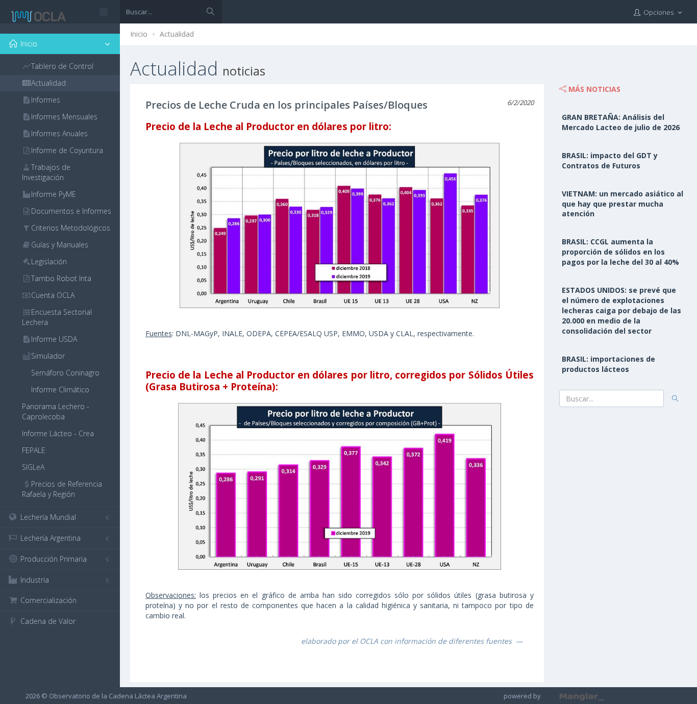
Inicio (138, 34)
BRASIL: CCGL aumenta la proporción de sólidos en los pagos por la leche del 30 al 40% (620, 252)
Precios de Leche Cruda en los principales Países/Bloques (286, 105)
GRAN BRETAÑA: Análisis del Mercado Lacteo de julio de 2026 (621, 122)
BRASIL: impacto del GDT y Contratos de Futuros (610, 160)
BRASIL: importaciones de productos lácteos (608, 364)
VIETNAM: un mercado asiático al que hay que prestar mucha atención (622, 204)
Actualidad (177, 34)
